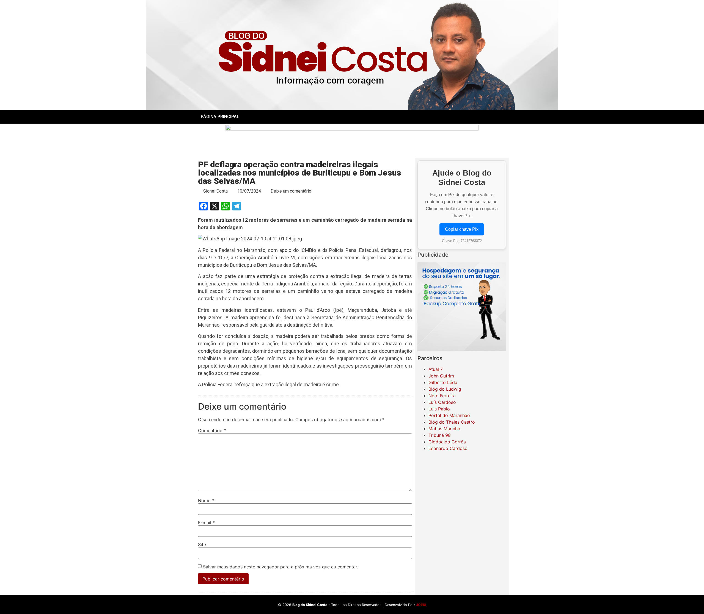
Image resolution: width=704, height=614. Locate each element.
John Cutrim (441, 376)
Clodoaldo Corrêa (447, 441)
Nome (206, 500)
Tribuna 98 (439, 435)
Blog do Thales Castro (451, 422)
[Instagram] (462, 117)
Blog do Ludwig (444, 389)
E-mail (206, 522)
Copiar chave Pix (462, 229)
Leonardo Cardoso (448, 448)
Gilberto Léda (442, 382)
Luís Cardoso (442, 402)
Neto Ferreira (442, 395)
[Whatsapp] (477, 117)
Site (202, 544)
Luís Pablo (439, 409)
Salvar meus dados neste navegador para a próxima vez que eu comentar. (280, 567)
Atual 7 (435, 369)
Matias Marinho (444, 428)
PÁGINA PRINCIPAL (220, 116)
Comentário (212, 430)
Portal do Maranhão (449, 415)
